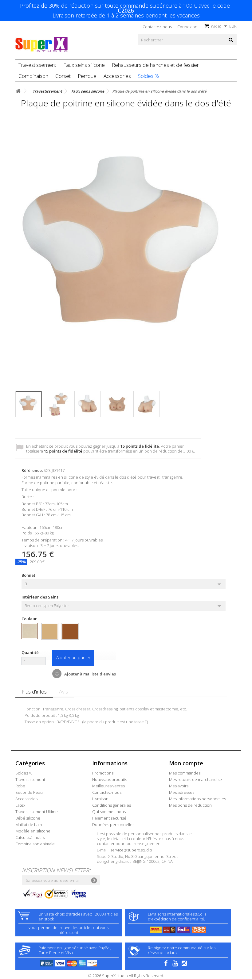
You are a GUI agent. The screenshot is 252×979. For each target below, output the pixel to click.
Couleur (30, 618)
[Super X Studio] (41, 44)
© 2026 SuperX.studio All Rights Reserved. (126, 975)
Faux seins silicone (84, 64)
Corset (63, 75)
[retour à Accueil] (18, 91)
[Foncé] (70, 631)
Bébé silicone (27, 818)
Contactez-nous (157, 26)
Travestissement (37, 64)
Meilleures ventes (108, 786)
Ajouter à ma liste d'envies (89, 674)
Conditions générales (111, 805)
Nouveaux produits (109, 779)
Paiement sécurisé (109, 818)
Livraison (100, 798)
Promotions (102, 773)
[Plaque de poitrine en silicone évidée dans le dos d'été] (28, 404)
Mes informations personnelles (197, 798)
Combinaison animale (35, 844)
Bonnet (29, 575)
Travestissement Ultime (36, 811)
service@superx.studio (131, 850)
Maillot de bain (28, 824)
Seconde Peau (29, 792)
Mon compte (186, 763)
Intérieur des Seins (40, 597)
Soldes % (148, 75)
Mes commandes (184, 773)
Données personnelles (113, 824)
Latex (20, 805)
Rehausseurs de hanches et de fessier (155, 64)
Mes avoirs (178, 786)
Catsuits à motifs (30, 837)
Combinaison (33, 75)
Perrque (87, 75)
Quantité (30, 652)
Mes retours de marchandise (195, 779)
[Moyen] (49, 631)
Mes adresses (181, 792)
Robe (20, 786)
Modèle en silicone (32, 831)
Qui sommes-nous (109, 811)
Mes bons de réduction (190, 805)
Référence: (32, 470)
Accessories (117, 75)
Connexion (187, 26)
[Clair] (29, 631)
